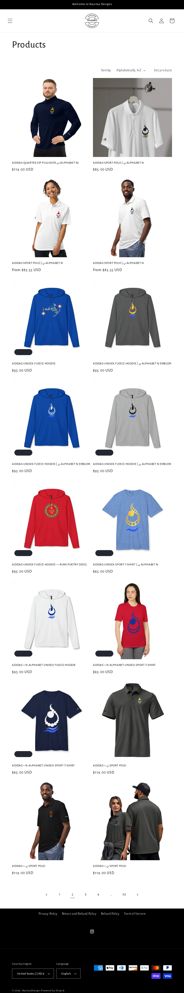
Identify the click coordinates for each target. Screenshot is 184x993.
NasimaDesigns (31, 990)
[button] (10, 21)
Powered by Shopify (53, 990)
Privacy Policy (48, 913)
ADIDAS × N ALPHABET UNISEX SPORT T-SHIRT (124, 665)
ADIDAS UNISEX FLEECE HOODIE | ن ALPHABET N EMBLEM (132, 363)
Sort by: (106, 70)
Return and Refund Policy (79, 913)
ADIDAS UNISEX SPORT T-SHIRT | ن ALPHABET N (125, 564)
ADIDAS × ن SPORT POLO (109, 765)
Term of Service (134, 913)
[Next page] (137, 894)
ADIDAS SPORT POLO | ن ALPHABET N (118, 162)
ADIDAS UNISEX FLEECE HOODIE (33, 363)
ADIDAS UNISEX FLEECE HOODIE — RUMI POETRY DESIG (49, 564)
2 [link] (73, 894)
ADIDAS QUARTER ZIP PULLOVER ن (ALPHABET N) (45, 162)
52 (124, 894)
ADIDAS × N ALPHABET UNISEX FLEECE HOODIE (44, 665)
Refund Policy (110, 913)
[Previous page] (46, 894)
